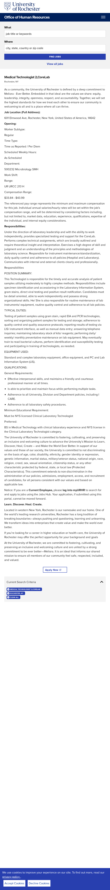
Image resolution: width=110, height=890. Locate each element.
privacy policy (11, 877)
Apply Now (51, 570)
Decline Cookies (39, 883)
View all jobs (55, 64)
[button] (55, 582)
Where (8, 41)
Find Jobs (55, 56)
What (7, 27)
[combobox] (55, 31)
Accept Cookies (14, 883)
